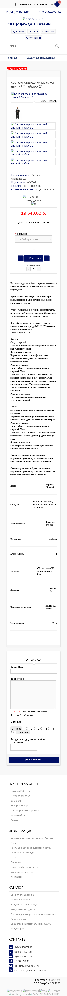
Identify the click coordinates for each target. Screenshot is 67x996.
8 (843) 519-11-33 (23, 956)
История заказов (20, 795)
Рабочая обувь (19, 919)
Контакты (48, 31)
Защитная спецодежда (41, 57)
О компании (33, 37)
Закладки (16, 800)
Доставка (18, 31)
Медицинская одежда (23, 909)
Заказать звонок (17, 68)
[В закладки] (21, 258)
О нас (14, 857)
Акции (14, 820)
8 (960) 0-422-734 (23, 951)
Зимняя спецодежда (22, 894)
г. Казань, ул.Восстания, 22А (30, 970)
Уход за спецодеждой (23, 852)
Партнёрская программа (25, 810)
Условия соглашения (22, 871)
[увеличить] (34, 97)
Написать (48, 189)
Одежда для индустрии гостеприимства (33, 914)
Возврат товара (20, 805)
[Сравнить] (47, 258)
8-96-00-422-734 (50, 12)
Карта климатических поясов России (32, 838)
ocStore (55, 980)
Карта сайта (18, 815)
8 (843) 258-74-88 (17, 12)
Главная (12, 57)
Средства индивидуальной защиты (31, 923)
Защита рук (17, 928)
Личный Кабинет (20, 791)
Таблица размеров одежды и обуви (31, 847)
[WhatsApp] (34, 12)
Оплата (33, 31)
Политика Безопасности (24, 867)
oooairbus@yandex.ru (26, 965)
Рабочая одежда (20, 899)
